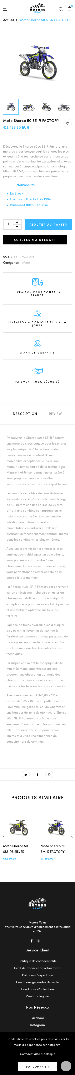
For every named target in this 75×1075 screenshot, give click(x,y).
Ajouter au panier (48, 224)
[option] (37, 63)
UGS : (7, 257)
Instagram (37, 1025)
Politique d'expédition (37, 975)
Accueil (8, 20)
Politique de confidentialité (38, 961)
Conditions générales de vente (37, 982)
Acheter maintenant (35, 240)
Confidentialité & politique (37, 1054)
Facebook (37, 1018)
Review (55, 414)
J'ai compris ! (37, 1066)
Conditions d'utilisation (37, 989)
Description (25, 414)
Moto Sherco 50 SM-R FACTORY (53, 849)
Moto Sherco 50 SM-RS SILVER (15, 849)
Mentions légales (37, 996)
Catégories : (11, 262)
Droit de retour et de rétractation (37, 968)
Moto (26, 262)
